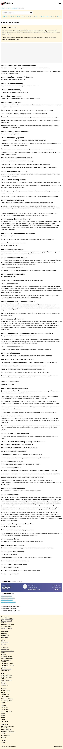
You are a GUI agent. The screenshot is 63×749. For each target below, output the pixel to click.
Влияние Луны (5, 685)
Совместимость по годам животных (6, 669)
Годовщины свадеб (6, 628)
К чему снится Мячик (7, 600)
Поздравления (5, 635)
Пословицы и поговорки (8, 731)
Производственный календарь (6, 621)
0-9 (4, 16)
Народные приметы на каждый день (7, 727)
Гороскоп (3, 654)
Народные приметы (6, 729)
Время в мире (5, 696)
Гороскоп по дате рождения (6, 661)
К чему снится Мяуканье (8, 598)
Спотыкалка (4, 721)
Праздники (4, 633)
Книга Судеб (4, 707)
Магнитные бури (5, 690)
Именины (3, 644)
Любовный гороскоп (6, 656)
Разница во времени (7, 698)
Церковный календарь (7, 624)
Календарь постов (6, 626)
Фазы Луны (4, 684)
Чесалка (3, 715)
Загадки (3, 733)
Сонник (3, 742)
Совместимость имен (7, 663)
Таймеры (3, 702)
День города (4, 637)
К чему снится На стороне (8, 602)
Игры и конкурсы (5, 735)
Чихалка (3, 713)
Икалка (3, 717)
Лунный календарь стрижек (6, 677)
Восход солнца (5, 694)
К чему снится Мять (6, 596)
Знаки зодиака (5, 649)
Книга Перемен (5, 709)
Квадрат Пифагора (6, 711)
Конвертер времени (6, 700)
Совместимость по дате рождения (7, 666)
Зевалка (3, 719)
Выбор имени (5, 642)
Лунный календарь (6, 675)
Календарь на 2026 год (7, 619)
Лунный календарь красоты (6, 681)
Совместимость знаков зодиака (7, 651)
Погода (3, 692)
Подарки (3, 737)
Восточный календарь (7, 658)
